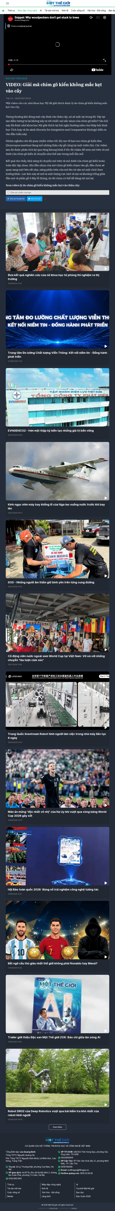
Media (10, 1196)
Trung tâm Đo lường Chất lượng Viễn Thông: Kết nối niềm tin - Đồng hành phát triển (57, 354)
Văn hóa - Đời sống (96, 10)
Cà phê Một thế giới (85, 1188)
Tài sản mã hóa (52, 10)
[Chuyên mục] (7, 3)
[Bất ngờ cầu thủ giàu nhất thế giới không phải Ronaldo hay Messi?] (57, 930)
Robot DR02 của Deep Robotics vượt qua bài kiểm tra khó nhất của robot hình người (53, 1113)
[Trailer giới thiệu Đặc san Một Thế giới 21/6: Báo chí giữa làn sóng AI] (57, 1004)
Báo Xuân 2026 (83, 1196)
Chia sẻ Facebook (17, 199)
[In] (45, 198)
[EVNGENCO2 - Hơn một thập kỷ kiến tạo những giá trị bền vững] (57, 397)
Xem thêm (57, 1127)
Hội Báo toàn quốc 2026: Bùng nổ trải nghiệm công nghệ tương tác (53, 889)
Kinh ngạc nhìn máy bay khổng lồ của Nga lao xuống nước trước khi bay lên (56, 506)
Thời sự (11, 10)
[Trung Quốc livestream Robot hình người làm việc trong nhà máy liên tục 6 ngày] (57, 700)
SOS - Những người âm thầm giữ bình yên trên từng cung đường (51, 582)
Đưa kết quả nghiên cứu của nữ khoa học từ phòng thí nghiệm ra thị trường (53, 277)
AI (41, 10)
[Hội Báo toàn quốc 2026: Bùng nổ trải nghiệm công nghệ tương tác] (57, 856)
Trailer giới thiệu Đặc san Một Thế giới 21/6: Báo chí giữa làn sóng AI (54, 1037)
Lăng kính (46, 1196)
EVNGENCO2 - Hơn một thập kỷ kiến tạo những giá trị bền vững (51, 430)
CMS (53, 1208)
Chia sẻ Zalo (36, 199)
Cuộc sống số (78, 10)
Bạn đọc (80, 1192)
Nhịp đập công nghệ (27, 10)
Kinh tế (65, 10)
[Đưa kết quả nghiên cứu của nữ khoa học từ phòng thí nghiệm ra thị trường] (57, 242)
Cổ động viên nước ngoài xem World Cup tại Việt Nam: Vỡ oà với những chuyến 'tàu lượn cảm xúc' (56, 658)
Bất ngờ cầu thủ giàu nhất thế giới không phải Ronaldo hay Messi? (52, 963)
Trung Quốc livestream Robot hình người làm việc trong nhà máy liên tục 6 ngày (57, 736)
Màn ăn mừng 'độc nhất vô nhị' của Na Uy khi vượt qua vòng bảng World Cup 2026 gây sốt (57, 813)
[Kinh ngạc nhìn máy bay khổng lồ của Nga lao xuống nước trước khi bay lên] (57, 471)
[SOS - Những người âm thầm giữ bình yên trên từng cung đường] (57, 549)
